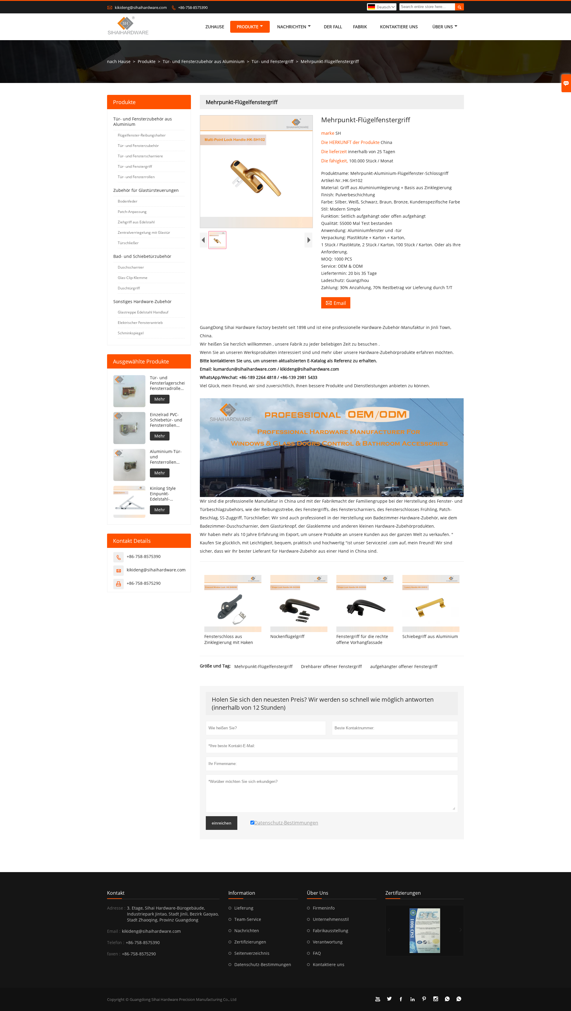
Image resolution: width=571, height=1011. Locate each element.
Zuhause (215, 26)
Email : (113, 931)
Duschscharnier (131, 267)
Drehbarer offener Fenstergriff (331, 666)
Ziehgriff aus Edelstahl (136, 222)
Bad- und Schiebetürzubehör (142, 256)
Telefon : (115, 942)
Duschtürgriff (129, 288)
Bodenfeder (127, 201)
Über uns (442, 26)
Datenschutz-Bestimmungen (262, 964)
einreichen (221, 823)
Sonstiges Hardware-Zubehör (142, 301)
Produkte (247, 26)
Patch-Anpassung (132, 211)
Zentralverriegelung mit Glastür (144, 232)
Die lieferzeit (334, 151)
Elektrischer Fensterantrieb (140, 322)
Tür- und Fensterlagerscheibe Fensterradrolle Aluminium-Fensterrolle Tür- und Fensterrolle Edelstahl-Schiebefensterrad (167, 383)
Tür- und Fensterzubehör (138, 145)
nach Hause (119, 61)
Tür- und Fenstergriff (273, 61)
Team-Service (247, 919)
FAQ (317, 953)
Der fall (333, 26)
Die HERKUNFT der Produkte (351, 142)
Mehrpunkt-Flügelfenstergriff (263, 666)
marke (328, 133)
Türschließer (128, 242)
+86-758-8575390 (193, 7)
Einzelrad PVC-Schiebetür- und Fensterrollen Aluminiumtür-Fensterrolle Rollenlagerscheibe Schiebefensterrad (167, 420)
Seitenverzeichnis (251, 953)
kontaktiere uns (399, 26)
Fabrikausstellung (330, 930)
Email (336, 302)
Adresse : (116, 908)
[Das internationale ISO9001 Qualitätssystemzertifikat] (425, 930)
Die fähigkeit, (335, 161)
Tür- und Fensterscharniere (140, 156)
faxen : (113, 954)
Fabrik (360, 26)
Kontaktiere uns (328, 964)
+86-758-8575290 (144, 583)
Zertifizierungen (250, 942)
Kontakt (116, 893)
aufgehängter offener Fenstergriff (403, 666)
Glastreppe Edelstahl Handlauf (143, 312)
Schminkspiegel (131, 333)
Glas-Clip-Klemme (133, 277)
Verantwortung (328, 942)
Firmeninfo (324, 908)
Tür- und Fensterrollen (136, 176)
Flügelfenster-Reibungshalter (142, 135)
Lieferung (243, 908)
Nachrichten (291, 26)
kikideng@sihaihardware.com (141, 7)
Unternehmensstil (331, 919)
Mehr (159, 399)
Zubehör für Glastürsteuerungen (146, 190)
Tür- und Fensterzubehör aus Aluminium (203, 61)
